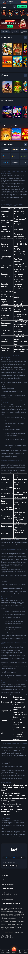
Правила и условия (7, 888)
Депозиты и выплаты (8, 884)
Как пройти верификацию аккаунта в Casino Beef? (12, 805)
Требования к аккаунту (9, 899)
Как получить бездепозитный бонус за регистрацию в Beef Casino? (14, 787)
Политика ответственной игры (11, 903)
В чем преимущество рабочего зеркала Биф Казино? (13, 794)
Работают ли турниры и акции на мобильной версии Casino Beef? (12, 811)
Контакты (5, 875)
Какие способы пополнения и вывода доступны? (13, 799)
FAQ (3, 879)
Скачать (24, 2)
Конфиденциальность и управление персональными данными (12, 893)
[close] (1, 2)
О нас (3, 871)
